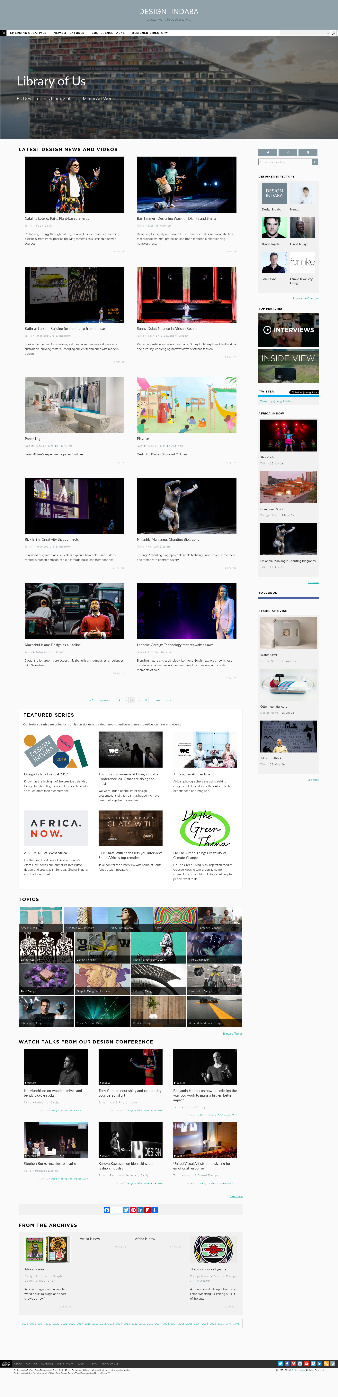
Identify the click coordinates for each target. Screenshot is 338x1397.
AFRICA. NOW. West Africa (45, 852)
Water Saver (268, 654)
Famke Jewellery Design (301, 280)
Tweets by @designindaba (275, 401)
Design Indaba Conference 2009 (69, 1178)
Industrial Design (143, 991)
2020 (72, 1323)
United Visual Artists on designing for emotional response (201, 1165)
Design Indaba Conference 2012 (218, 1183)
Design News (34, 446)
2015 (111, 1323)
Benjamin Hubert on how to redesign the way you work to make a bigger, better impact (205, 1095)
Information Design (50, 652)
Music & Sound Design (90, 1023)
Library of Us (51, 80)
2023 (48, 1323)
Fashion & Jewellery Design (168, 335)
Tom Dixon (269, 278)
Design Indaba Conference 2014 (69, 1110)
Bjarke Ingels (270, 244)
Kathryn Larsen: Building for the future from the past (66, 328)
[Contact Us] (332, 1363)
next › (158, 700)
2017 (95, 1323)
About (18, 1363)
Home (3, 33)
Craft (158, 928)
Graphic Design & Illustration (94, 991)
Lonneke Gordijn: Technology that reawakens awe (175, 644)
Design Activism (160, 225)
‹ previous (105, 700)
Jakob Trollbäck (270, 758)
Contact (31, 1363)
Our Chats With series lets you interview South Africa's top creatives (130, 855)
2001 (221, 1323)
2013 (127, 1323)
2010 (150, 1323)
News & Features (69, 32)
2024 (41, 1323)
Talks (28, 225)
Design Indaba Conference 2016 (144, 1110)
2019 (80, 1323)
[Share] (154, 1210)
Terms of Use (110, 1363)
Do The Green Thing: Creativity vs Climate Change (199, 855)
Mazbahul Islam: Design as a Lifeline (53, 644)
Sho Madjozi (268, 457)
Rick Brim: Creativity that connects (52, 539)
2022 (56, 1323)
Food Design (45, 225)
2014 (119, 1323)
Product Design (142, 1023)
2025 (33, 1323)
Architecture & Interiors (54, 335)
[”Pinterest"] (307, 152)
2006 (181, 1323)
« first (92, 700)
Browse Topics (233, 1033)
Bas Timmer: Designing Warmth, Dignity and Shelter (177, 218)
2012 (134, 1323)
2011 (142, 1323)
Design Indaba (271, 209)
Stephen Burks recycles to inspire (50, 1163)
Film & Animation (199, 959)
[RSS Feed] (326, 1363)
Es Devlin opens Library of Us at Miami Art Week (66, 99)
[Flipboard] (147, 1210)
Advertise (47, 1363)
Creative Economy (211, 928)
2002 (213, 1323)
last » (168, 700)
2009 (158, 1323)
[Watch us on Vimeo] (313, 1363)
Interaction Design (32, 1023)
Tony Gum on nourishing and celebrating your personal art (130, 1093)
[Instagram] (300, 1363)
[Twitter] (126, 1210)
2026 (25, 1323)
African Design (159, 546)
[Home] (169, 13)
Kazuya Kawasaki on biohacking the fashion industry (126, 1165)
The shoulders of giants (208, 1268)
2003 (205, 1323)
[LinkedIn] (140, 1210)
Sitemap (93, 1363)
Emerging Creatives (28, 32)
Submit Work (65, 1363)
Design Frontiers (36, 1276)
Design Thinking (60, 446)
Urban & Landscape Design (205, 1023)
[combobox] (305, 32)
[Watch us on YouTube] (306, 1363)
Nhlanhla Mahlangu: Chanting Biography (168, 539)
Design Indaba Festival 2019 (46, 773)
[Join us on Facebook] (288, 152)
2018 (87, 1323)
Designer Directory (150, 32)
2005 (189, 1323)
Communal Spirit (271, 509)
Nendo (294, 209)
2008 (166, 1323)
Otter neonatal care (273, 706)
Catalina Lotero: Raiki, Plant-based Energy (57, 218)
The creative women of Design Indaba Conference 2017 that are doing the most (128, 778)
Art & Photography (122, 928)
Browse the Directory (306, 298)
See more (236, 1196)
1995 (236, 1323)
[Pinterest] (133, 1210)
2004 (197, 1323)
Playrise (143, 438)
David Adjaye (299, 244)
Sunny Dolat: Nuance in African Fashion (167, 328)
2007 (174, 1323)
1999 (228, 1323)
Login (80, 1363)
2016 (103, 1323)
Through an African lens (191, 773)
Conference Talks (108, 32)
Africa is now (34, 1268)
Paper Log (32, 438)
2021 (64, 1323)
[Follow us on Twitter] (267, 152)
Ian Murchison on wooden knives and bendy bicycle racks (53, 1093)
